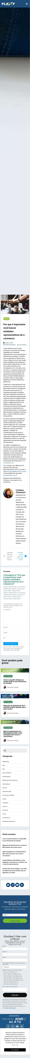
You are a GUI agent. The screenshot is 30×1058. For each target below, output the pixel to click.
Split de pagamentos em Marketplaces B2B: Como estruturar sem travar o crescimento (12, 733)
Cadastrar (15, 921)
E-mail (5, 632)
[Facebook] (8, 885)
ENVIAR (15, 995)
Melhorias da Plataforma (9, 780)
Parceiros (5, 810)
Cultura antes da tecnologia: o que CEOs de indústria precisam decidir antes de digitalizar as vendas (14, 870)
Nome (5, 627)
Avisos (4, 799)
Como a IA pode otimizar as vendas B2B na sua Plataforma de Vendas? (14, 681)
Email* (4, 957)
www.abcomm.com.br (10, 475)
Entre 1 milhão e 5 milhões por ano (12, 974)
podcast (4, 806)
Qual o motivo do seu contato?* (10, 986)
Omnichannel (6, 776)
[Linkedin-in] (22, 885)
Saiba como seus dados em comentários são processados (12, 649)
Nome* (4, 946)
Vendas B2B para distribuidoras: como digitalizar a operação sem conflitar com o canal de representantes (14, 862)
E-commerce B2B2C (8, 795)
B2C (3, 769)
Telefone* (4, 951)
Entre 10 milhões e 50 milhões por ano (13, 978)
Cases (4, 814)
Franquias (5, 802)
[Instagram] (13, 885)
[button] (26, 3)
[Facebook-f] (8, 1026)
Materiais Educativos (8, 821)
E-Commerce (6, 817)
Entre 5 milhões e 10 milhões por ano (13, 976)
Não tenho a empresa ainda (10, 984)
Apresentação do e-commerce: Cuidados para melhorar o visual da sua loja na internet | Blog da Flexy (14, 589)
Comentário (7, 609)
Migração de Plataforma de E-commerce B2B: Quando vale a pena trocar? (14, 707)
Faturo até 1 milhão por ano (10, 972)
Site (4, 638)
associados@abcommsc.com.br (16, 471)
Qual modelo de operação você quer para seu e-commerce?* (14, 963)
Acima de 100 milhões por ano (11, 982)
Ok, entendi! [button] (14, 1049)
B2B (3, 765)
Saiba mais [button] (15, 1045)
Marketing (5, 761)
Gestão (6, 318)
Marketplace (6, 784)
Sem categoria (8, 676)
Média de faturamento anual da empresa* (12, 970)
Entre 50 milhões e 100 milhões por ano (13, 980)
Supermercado (6, 791)
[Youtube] (17, 885)
